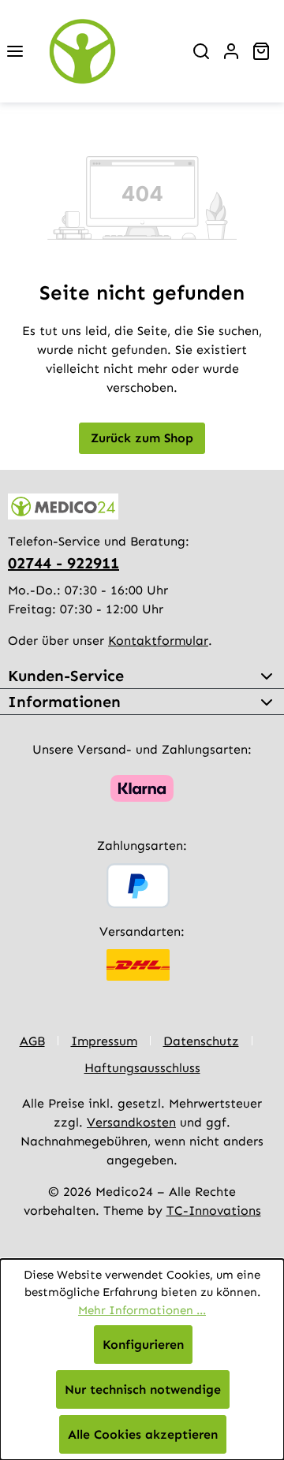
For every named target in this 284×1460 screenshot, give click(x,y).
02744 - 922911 (63, 562)
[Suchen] (201, 51)
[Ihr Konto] (231, 51)
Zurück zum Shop (142, 437)
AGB (32, 1041)
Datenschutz (201, 1041)
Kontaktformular (158, 640)
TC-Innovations (213, 1210)
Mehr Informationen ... (142, 1310)
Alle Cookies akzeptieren (143, 1434)
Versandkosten (131, 1122)
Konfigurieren (143, 1344)
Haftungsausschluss (142, 1067)
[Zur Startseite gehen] (108, 51)
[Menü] (15, 51)
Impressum (104, 1041)
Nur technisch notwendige (143, 1389)
